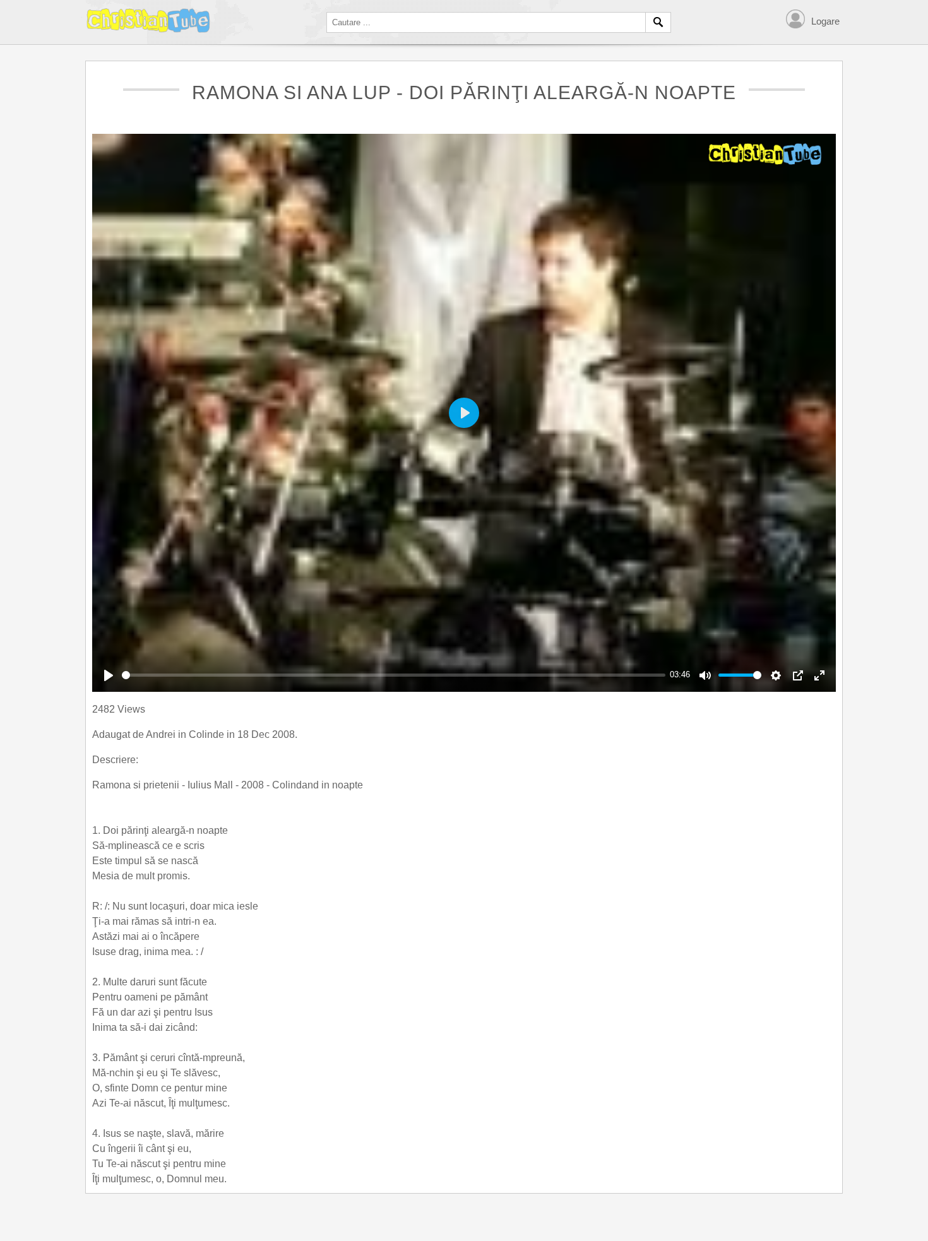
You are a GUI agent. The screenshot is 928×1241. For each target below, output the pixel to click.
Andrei (162, 734)
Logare (825, 21)
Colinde (208, 734)
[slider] (393, 675)
